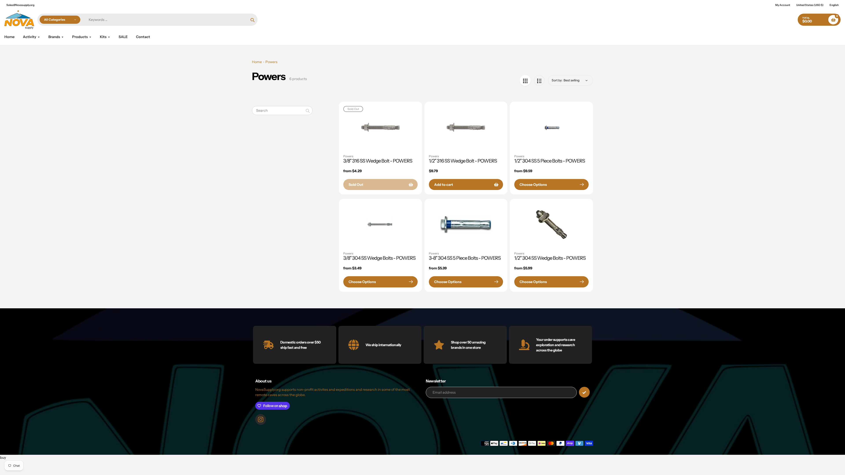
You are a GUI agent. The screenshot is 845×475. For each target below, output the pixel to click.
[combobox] (282, 110)
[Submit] (584, 392)
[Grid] (525, 80)
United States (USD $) (809, 5)
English (834, 5)
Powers (271, 62)
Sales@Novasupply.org (20, 5)
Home (257, 62)
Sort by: (557, 80)
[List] (539, 80)
